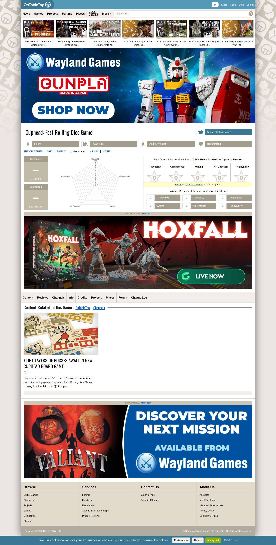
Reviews (42, 297)
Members (87, 500)
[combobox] (184, 13)
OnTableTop (82, 307)
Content (28, 297)
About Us (204, 495)
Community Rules (209, 516)
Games (38, 13)
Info (71, 297)
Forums (67, 13)
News (26, 13)
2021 (49, 151)
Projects (52, 13)
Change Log (139, 297)
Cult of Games (31, 495)
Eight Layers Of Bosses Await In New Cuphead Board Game (58, 363)
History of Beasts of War (212, 505)
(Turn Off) (146, 214)
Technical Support (150, 500)
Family (61, 151)
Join (241, 4)
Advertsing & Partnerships (95, 510)
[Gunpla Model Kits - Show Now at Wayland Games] (138, 85)
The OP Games (33, 151)
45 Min (94, 151)
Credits (82, 297)
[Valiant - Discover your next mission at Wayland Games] (138, 477)
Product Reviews (91, 516)
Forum (122, 297)
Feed (233, 4)
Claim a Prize (148, 495)
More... (107, 151)
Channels (58, 297)
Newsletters (88, 505)
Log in (250, 4)
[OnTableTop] (37, 4)
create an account (194, 184)
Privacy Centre (207, 510)
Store (224, 4)
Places (80, 13)
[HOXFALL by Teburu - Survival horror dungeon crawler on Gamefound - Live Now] (138, 288)
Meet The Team (207, 500)
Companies (29, 516)
